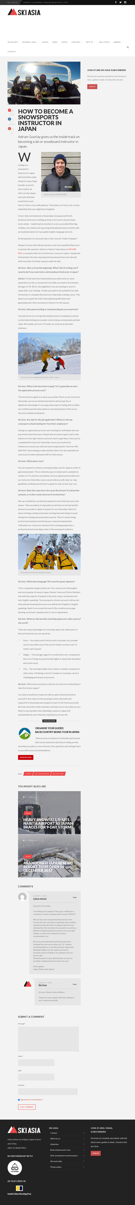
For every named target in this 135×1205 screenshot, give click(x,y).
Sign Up (92, 87)
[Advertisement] (54, 28)
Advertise (54, 1144)
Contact (12, 52)
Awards (117, 42)
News (54, 42)
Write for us (55, 1138)
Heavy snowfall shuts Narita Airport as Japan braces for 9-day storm (48, 823)
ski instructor (42, 774)
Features (76, 42)
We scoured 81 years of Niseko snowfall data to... (50, 2)
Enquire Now (26, 757)
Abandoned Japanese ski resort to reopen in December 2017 (48, 866)
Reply (75, 897)
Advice (45, 42)
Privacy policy (55, 1167)
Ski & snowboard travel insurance (64, 1155)
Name (20, 1056)
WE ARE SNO (58, 774)
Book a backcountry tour (60, 1150)
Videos (64, 42)
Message (21, 1024)
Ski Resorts (13, 42)
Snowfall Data (29, 42)
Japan (28, 774)
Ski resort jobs (56, 1161)
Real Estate (104, 42)
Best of (89, 42)
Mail (20, 1071)
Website (21, 1085)
